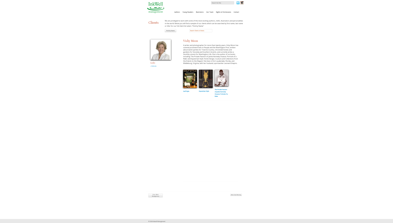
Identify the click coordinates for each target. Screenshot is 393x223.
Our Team (209, 12)
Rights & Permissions (223, 12)
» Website (153, 66)
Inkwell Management (159, 221)
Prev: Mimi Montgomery (155, 195)
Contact (236, 12)
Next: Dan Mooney (236, 194)
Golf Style (186, 91)
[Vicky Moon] (160, 49)
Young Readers (187, 12)
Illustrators (200, 12)
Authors (177, 12)
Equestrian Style (204, 91)
